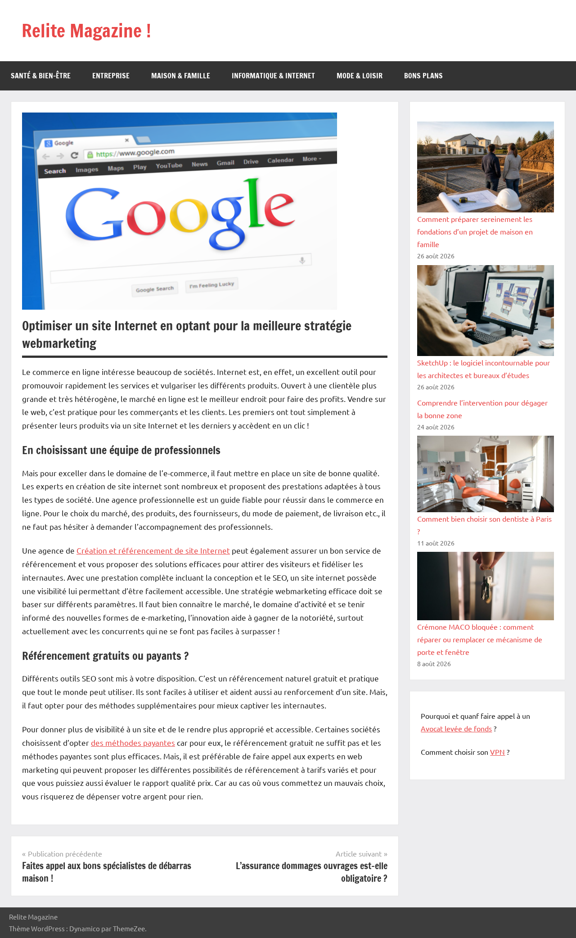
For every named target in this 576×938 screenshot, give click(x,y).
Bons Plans (423, 76)
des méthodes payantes (133, 742)
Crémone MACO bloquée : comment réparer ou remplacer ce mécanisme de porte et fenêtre (479, 639)
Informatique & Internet (273, 76)
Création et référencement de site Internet (153, 550)
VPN (497, 751)
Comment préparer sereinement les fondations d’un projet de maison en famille (475, 231)
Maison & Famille (180, 76)
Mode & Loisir (359, 76)
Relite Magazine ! (86, 30)
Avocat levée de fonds (456, 728)
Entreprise (111, 76)
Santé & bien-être (41, 76)
